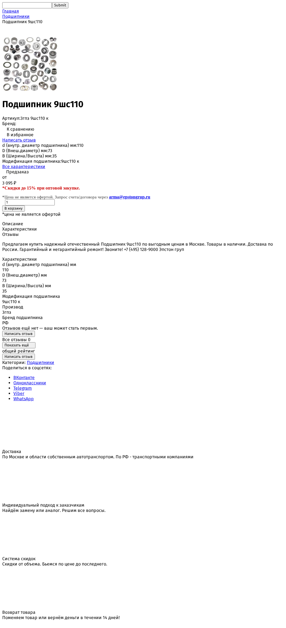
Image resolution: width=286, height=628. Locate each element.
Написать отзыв (19, 140)
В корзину (13, 208)
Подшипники (16, 16)
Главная (10, 11)
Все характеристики (23, 166)
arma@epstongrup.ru (129, 197)
